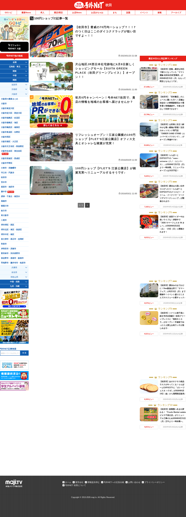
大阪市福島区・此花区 (10, 118)
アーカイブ (176, 12)
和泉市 (4, 244)
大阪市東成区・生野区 (10, 132)
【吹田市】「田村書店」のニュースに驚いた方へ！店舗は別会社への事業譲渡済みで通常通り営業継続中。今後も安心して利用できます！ (172, 103)
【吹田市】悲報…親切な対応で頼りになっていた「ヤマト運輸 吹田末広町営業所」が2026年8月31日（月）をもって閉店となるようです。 (173, 75)
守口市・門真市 (7, 173)
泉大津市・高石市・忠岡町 (12, 239)
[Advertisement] (163, 36)
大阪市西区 (5, 137)
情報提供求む (93, 482)
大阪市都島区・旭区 (9, 123)
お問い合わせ (134, 482)
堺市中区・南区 (7, 234)
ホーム (68, 482)
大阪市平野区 (6, 163)
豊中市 (7, 192)
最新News (26, 12)
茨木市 (4, 182)
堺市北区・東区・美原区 (11, 230)
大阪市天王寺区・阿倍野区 (12, 146)
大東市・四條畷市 (8, 168)
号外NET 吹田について (75, 485)
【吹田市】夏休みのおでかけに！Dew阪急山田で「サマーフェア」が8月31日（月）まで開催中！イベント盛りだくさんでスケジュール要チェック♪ (172, 291)
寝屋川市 (5, 206)
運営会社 (79, 482)
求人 (42, 12)
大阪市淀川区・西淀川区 (11, 113)
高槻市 (4, 201)
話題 (128, 12)
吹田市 (4, 177)
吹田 (108, 5)
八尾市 (4, 220)
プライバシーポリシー (154, 482)
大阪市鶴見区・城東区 (10, 127)
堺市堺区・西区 (7, 225)
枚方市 (4, 211)
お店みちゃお (97, 12)
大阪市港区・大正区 (9, 142)
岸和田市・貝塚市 (8, 249)
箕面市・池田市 (7, 187)
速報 (160, 12)
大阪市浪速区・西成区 (10, 158)
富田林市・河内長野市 (10, 253)
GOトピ (8, 12)
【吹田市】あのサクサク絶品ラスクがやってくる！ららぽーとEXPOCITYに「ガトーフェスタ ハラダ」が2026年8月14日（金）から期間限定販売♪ (172, 387)
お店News (77, 12)
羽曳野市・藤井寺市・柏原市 (13, 263)
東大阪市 (5, 215)
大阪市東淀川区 (7, 108)
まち (115, 12)
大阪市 (4, 104)
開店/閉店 (58, 12)
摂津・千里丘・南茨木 (10, 196)
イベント (144, 12)
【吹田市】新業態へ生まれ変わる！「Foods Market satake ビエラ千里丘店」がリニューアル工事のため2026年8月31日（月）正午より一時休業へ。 (173, 415)
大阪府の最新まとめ (9, 99)
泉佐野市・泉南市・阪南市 (12, 258)
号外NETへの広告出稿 (114, 482)
